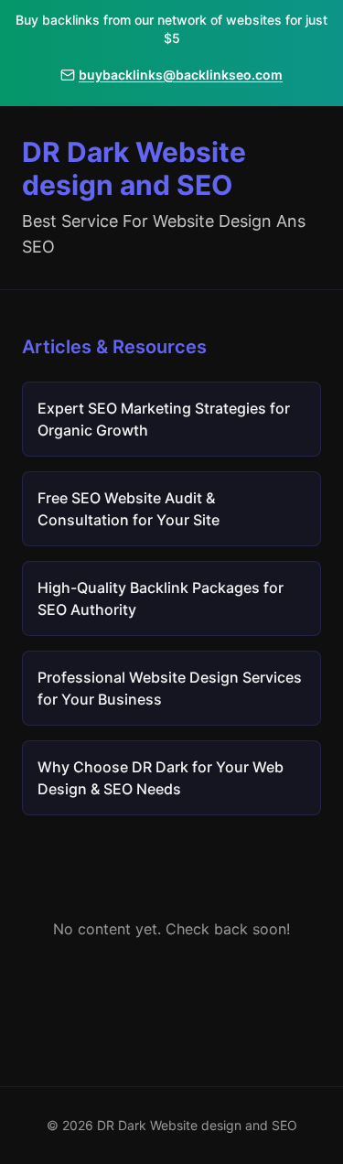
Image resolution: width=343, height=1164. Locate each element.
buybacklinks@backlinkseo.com (181, 74)
